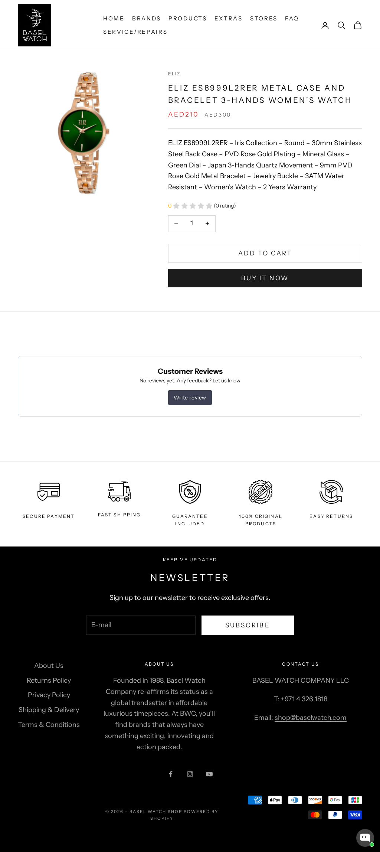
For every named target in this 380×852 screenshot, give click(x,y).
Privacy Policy (49, 695)
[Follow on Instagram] (190, 774)
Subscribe (247, 625)
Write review (190, 397)
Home (114, 18)
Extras (228, 18)
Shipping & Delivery (49, 710)
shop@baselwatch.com (311, 718)
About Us (48, 666)
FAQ (292, 18)
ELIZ (174, 73)
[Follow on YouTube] (209, 774)
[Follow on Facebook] (170, 774)
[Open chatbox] (365, 838)
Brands (146, 18)
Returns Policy (49, 680)
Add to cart (265, 253)
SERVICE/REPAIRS (135, 31)
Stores (264, 18)
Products (187, 18)
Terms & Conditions (49, 725)
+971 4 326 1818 (304, 699)
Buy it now (265, 278)
